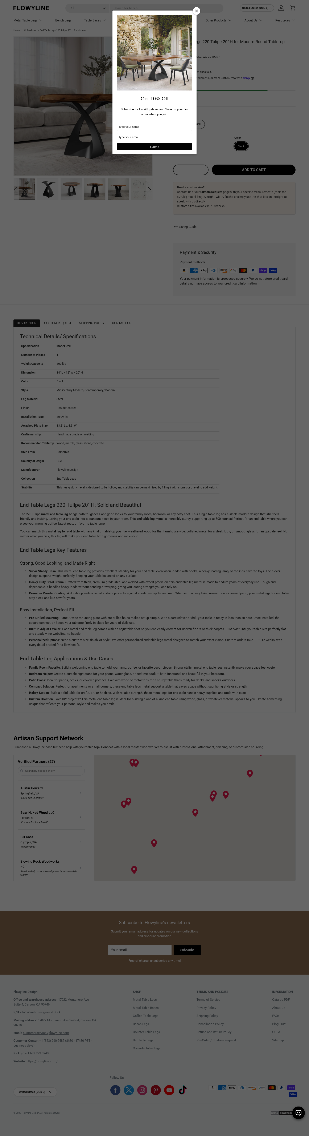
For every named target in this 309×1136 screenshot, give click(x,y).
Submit (154, 147)
